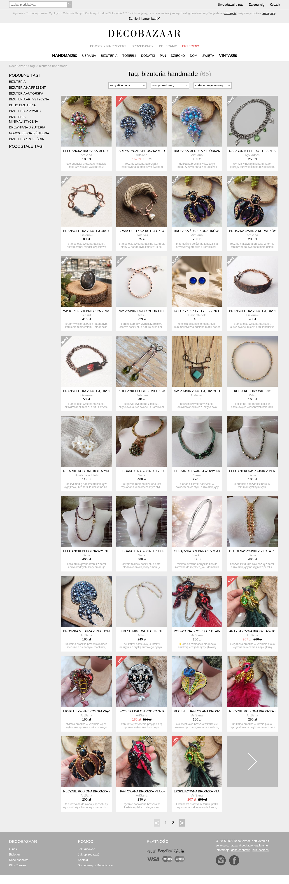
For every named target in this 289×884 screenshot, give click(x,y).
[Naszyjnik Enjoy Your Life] (141, 281)
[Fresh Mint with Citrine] (141, 601)
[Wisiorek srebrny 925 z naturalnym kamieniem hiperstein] (86, 281)
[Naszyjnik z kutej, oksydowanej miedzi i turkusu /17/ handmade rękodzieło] (197, 361)
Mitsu (142, 315)
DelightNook (197, 315)
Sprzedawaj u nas (230, 4)
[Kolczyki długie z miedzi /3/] (141, 361)
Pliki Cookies (17, 865)
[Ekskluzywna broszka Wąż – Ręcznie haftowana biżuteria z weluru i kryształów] (86, 681)
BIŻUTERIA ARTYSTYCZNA (29, 99)
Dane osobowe (18, 860)
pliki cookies (260, 850)
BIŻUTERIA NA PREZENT (27, 87)
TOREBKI (129, 55)
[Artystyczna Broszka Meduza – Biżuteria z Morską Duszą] (141, 121)
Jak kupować (86, 849)
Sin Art (86, 315)
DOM (193, 55)
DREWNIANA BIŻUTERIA (27, 127)
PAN (163, 55)
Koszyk (275, 4)
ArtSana (86, 155)
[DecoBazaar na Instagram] (221, 860)
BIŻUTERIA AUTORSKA (26, 93)
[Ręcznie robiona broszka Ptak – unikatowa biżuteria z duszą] (252, 681)
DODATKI (148, 55)
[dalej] (252, 761)
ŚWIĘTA (208, 55)
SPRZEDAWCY (143, 46)
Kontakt (83, 860)
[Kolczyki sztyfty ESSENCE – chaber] (197, 281)
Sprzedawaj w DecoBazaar (95, 865)
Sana (141, 475)
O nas (13, 849)
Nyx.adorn (252, 155)
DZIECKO (178, 55)
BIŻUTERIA (109, 55)
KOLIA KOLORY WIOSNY (252, 391)
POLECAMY (168, 46)
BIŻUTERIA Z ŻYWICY (25, 111)
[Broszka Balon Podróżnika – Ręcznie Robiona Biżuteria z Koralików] (141, 681)
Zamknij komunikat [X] (144, 18)
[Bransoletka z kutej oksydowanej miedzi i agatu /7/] (86, 201)
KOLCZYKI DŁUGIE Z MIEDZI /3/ (142, 391)
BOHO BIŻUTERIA (22, 105)
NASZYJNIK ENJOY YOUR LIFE (142, 311)
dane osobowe (240, 850)
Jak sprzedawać (88, 854)
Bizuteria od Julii (86, 475)
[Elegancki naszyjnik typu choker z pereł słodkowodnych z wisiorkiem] (141, 441)
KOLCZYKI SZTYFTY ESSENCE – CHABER (205, 311)
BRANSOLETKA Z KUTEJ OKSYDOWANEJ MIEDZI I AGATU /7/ (108, 231)
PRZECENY (190, 46)
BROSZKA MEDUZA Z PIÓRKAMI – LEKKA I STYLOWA (213, 151)
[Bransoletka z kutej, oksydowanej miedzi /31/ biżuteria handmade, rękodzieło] (252, 281)
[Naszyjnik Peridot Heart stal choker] (252, 121)
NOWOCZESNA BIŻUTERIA (29, 133)
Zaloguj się (256, 4)
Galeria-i (86, 235)
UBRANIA (89, 55)
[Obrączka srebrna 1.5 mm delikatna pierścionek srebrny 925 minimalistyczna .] (197, 521)
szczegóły (230, 13)
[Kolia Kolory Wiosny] (252, 361)
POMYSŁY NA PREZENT (108, 46)
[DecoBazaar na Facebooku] (234, 860)
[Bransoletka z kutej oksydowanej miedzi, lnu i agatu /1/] (141, 201)
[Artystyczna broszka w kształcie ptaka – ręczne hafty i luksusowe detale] (252, 601)
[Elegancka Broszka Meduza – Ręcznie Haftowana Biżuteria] (86, 121)
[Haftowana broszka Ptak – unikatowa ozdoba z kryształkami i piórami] (141, 761)
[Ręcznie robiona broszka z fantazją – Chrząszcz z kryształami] (86, 761)
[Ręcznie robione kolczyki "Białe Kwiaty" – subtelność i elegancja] (86, 441)
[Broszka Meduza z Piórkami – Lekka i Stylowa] (197, 121)
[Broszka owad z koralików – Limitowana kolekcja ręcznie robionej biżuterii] (252, 201)
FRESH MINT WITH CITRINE (142, 631)
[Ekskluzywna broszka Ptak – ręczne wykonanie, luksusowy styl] (197, 761)
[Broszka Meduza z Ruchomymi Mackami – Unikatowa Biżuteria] (86, 601)
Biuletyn (14, 854)
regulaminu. (261, 845)
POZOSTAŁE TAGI (26, 146)
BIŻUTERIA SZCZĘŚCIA (26, 139)
